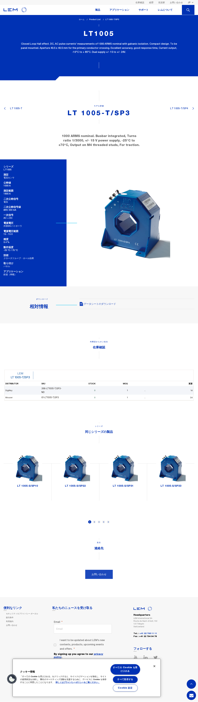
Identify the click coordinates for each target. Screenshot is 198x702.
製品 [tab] (97, 10)
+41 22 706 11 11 (148, 633)
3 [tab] (99, 521)
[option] (27, 471)
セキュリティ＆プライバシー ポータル (22, 614)
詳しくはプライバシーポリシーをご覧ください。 (78, 682)
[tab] (188, 10)
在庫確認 (140, 2)
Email (57, 621)
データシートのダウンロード (99, 303)
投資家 (161, 2)
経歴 (151, 2)
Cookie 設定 (125, 688)
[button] (12, 679)
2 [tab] (94, 521)
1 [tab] (89, 521)
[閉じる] (154, 666)
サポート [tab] (143, 10)
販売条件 (9, 617)
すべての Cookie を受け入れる (125, 669)
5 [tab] (108, 521)
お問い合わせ (176, 2)
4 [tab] (103, 521)
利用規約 (9, 621)
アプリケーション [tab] (119, 10)
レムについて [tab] (165, 10)
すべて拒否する (125, 679)
